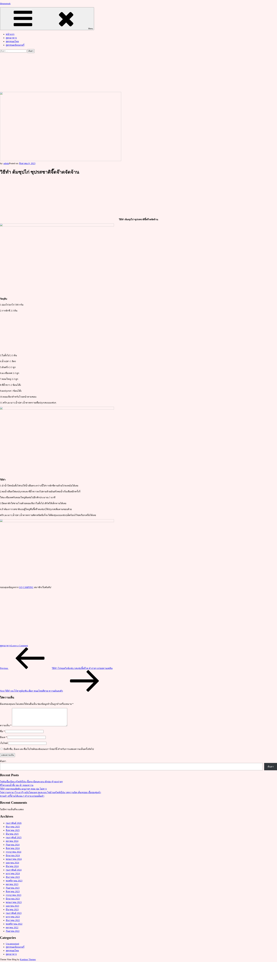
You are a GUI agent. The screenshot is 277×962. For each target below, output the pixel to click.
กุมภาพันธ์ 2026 (13, 823)
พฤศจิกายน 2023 (14, 880)
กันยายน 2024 (12, 844)
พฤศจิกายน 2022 (14, 924)
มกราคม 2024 (13, 873)
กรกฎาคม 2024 (13, 852)
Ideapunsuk (5, 3)
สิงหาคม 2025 (13, 830)
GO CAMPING (26, 587)
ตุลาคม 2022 (12, 927)
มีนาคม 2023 (12, 909)
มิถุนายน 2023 (13, 898)
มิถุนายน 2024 (13, 855)
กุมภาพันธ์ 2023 (13, 913)
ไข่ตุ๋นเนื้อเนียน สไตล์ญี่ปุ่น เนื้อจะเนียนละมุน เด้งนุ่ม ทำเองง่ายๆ (31, 781)
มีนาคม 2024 (12, 866)
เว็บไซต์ (4, 743)
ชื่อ (2, 731)
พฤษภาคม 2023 (14, 902)
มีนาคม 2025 (12, 834)
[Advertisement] (138, 72)
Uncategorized (12, 944)
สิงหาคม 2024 (13, 848)
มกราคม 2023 (13, 916)
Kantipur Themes (28, 959)
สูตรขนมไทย (12, 41)
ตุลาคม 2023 (12, 884)
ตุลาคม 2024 (12, 841)
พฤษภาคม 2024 (14, 859)
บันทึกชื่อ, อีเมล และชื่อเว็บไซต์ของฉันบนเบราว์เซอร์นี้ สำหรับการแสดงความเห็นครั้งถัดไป (48, 749)
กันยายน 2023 (12, 888)
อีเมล (3, 737)
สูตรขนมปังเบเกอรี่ (15, 45)
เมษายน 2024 (12, 862)
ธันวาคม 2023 (13, 877)
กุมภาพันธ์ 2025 (13, 837)
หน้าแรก (10, 34)
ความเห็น (5, 725)
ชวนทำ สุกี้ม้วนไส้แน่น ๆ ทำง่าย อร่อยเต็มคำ (22, 796)
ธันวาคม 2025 (13, 826)
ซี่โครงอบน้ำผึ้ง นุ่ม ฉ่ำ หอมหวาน (16, 785)
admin (6, 163)
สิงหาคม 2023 (13, 891)
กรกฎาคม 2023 (13, 895)
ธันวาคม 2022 (13, 920)
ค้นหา (3, 761)
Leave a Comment (19, 645)
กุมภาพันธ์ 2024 (13, 870)
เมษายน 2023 (12, 906)
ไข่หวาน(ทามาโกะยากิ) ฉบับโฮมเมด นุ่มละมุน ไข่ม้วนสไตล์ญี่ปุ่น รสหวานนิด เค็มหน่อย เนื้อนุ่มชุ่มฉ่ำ (50, 792)
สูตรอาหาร (11, 38)
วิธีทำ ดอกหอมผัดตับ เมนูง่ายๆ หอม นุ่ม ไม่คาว (23, 789)
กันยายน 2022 (12, 931)
